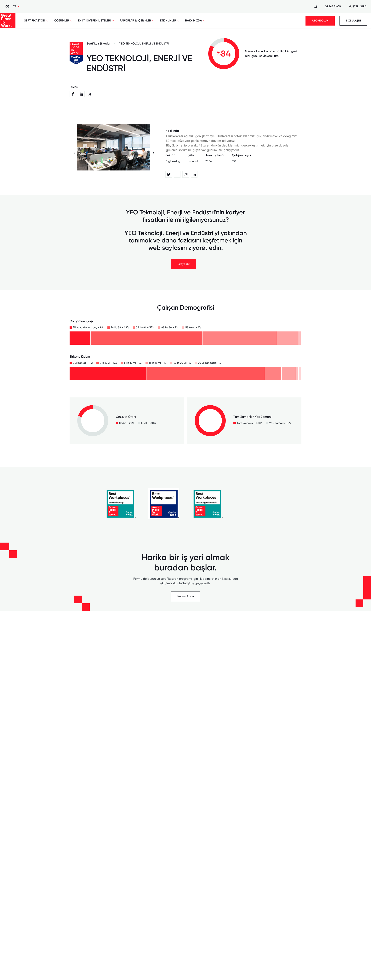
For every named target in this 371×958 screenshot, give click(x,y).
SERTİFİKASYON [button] (34, 20)
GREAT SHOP (333, 6)
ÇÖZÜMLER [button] (61, 20)
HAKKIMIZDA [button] (193, 20)
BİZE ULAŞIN (353, 20)
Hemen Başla (185, 596)
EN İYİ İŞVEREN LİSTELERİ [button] (94, 20)
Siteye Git (184, 264)
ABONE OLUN (320, 20)
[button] (153, 153)
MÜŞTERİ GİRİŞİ (358, 6)
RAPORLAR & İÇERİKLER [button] (135, 20)
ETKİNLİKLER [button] (168, 20)
